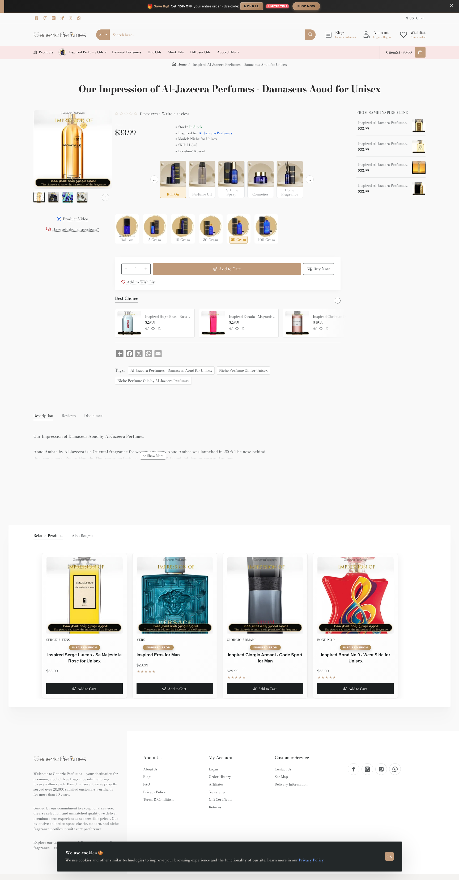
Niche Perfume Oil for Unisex (243, 370)
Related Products (48, 536)
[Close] (451, 5)
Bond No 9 (326, 640)
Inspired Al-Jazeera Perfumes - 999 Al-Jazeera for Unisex (383, 164)
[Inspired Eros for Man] (175, 595)
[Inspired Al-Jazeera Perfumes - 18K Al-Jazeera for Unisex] (419, 125)
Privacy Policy (311, 860)
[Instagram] (54, 18)
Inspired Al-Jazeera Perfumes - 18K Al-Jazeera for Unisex (383, 122)
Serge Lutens (58, 640)
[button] (40, 197)
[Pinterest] (71, 18)
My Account (220, 757)
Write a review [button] (175, 114)
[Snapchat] (46, 18)
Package (123, 206)
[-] (126, 269)
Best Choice (126, 298)
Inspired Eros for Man (158, 655)
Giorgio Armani (241, 640)
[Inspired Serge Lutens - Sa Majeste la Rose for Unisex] (84, 595)
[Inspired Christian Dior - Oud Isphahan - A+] (297, 323)
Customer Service (292, 757)
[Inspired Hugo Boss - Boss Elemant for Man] (129, 323)
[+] (145, 269)
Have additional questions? (75, 229)
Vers (141, 640)
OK (389, 856)
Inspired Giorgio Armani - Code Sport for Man (265, 658)
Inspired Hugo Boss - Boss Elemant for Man (168, 316)
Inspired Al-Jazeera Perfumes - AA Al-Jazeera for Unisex (383, 185)
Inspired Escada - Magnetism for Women (252, 316)
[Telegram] (63, 18)
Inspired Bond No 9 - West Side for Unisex (355, 658)
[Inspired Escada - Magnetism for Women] (213, 323)
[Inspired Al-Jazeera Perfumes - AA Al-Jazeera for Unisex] (419, 188)
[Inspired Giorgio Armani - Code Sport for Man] (265, 595)
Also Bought (82, 536)
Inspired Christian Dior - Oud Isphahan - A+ (336, 316)
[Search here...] (310, 34)
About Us (152, 757)
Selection (124, 166)
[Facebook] (37, 18)
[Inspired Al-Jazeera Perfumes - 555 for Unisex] (419, 146)
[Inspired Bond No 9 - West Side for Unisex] (355, 595)
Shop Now (306, 6)
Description (43, 416)
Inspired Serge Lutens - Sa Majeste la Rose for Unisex (84, 658)
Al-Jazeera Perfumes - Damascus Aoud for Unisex (171, 370)
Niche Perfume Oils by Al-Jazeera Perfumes (153, 380)
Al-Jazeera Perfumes (215, 133)
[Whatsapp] (80, 18)
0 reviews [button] (149, 114)
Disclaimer (93, 416)
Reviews (69, 416)
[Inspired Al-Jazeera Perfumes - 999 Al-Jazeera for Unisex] (419, 167)
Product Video (75, 219)
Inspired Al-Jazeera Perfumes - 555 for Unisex (383, 143)
